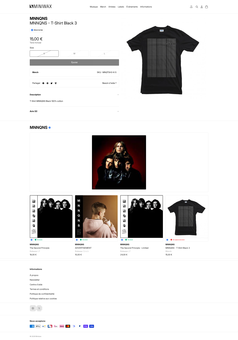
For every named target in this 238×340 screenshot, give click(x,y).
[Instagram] (33, 308)
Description (35, 94)
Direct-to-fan (38, 30)
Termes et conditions (39, 289)
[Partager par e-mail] (56, 83)
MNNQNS (38, 18)
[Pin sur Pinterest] (47, 83)
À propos (34, 275)
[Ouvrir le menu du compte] (201, 7)
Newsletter (35, 280)
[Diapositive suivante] (204, 212)
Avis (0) (33, 111)
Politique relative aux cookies (43, 298)
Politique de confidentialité (42, 294)
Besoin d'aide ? (109, 83)
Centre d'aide (36, 284)
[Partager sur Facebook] (43, 83)
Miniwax (38, 336)
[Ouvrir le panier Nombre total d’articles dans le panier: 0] (206, 7)
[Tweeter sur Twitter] (51, 83)
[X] (39, 308)
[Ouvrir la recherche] (197, 7)
